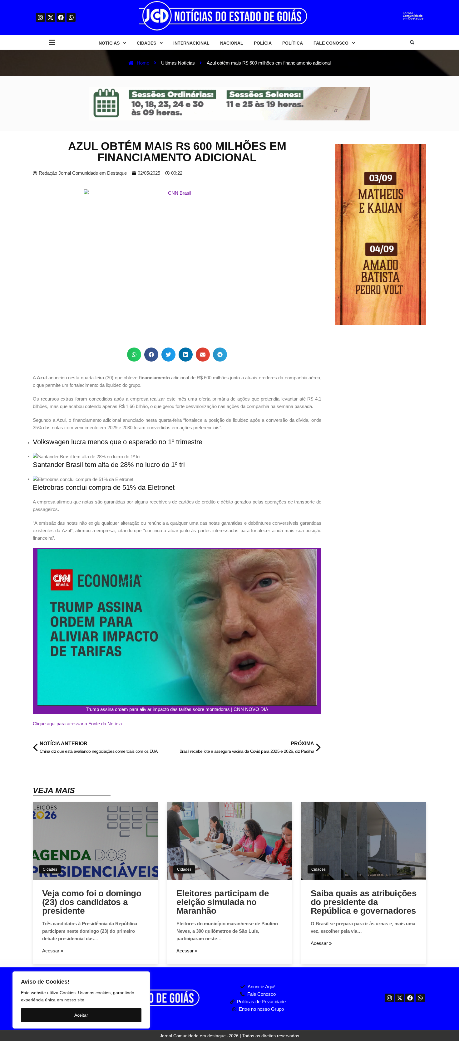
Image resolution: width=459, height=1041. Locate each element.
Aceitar (81, 1015)
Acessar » (52, 950)
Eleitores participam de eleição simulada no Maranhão (222, 902)
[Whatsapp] (71, 17)
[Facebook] (61, 17)
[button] (52, 42)
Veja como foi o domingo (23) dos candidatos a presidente (91, 902)
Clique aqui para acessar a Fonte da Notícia (77, 723)
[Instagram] (40, 17)
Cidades (50, 869)
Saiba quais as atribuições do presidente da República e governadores (364, 902)
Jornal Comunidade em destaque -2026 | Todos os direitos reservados (229, 1035)
